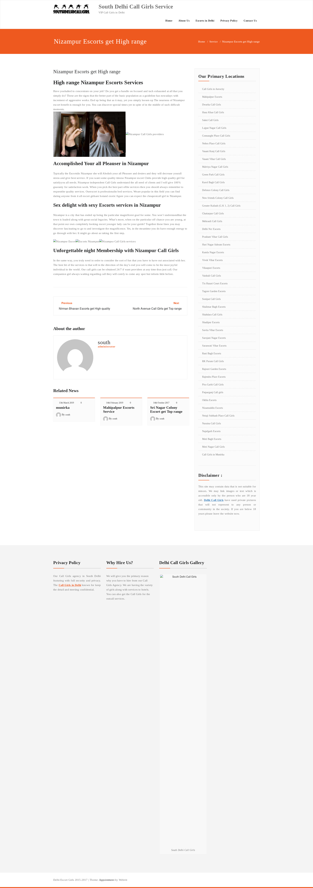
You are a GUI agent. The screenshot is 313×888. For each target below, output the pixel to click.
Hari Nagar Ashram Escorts (216, 244)
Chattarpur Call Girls (213, 213)
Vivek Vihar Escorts (212, 260)
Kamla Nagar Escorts (213, 252)
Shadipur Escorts (211, 322)
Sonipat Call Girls (211, 299)
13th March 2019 (66, 402)
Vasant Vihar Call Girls (214, 159)
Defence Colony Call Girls (215, 190)
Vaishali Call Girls (211, 275)
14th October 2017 (161, 402)
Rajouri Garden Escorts (214, 369)
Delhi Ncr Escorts (211, 229)
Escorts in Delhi (205, 20)
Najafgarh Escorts (211, 431)
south (67, 414)
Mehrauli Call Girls (212, 221)
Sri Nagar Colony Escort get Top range (166, 409)
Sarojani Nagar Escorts (214, 338)
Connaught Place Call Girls (216, 135)
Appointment (106, 879)
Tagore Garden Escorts (214, 291)
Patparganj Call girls (212, 392)
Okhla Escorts (209, 400)
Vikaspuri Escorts (211, 268)
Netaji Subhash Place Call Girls (218, 415)
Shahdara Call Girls (212, 314)
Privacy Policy (228, 20)
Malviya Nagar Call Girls (215, 166)
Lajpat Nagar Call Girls (214, 128)
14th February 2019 (114, 402)
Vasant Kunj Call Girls (213, 151)
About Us (183, 20)
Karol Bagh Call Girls (213, 182)
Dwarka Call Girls (211, 104)
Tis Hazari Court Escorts (215, 283)
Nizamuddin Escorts (212, 408)
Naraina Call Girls (211, 423)
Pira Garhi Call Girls (213, 384)
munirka (63, 407)
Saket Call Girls (210, 120)
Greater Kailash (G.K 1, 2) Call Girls (221, 205)
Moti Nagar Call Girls (213, 446)
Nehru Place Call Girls (213, 143)
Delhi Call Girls (214, 500)
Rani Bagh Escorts (211, 353)
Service (213, 41)
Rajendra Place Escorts (214, 376)
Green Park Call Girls (213, 174)
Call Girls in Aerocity (213, 89)
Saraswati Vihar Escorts (214, 345)
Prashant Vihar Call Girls (215, 236)
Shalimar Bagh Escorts (214, 306)
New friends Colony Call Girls (217, 198)
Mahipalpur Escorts (212, 96)
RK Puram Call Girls (213, 361)
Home (168, 20)
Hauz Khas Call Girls (213, 112)
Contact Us (250, 20)
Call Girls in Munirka (213, 454)
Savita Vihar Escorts (212, 330)
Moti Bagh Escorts (211, 439)
